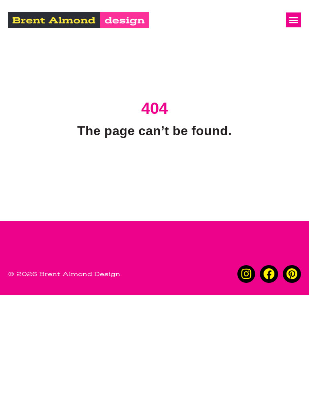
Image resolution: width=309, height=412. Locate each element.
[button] (293, 20)
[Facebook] (269, 274)
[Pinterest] (292, 274)
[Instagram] (246, 274)
